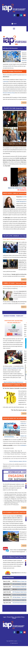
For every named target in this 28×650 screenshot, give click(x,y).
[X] (18, 15)
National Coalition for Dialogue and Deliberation (13, 368)
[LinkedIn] (21, 15)
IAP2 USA (19, 640)
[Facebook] (14, 15)
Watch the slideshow (15, 188)
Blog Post (6, 382)
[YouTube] (24, 15)
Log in (15, 23)
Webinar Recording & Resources (16, 382)
